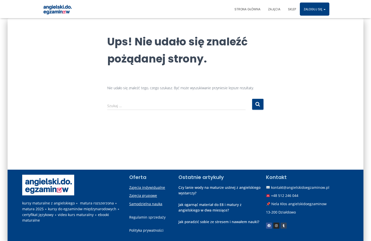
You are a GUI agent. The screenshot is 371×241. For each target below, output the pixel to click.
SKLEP (292, 9)
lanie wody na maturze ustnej (210, 187)
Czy (181, 187)
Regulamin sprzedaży (147, 217)
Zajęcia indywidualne (147, 187)
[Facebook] (269, 226)
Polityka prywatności (146, 230)
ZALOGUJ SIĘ (313, 9)
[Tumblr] (284, 226)
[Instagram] (276, 226)
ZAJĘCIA (274, 9)
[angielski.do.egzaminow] (57, 9)
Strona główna (247, 9)
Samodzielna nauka (145, 203)
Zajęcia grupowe (143, 195)
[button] (324, 9)
